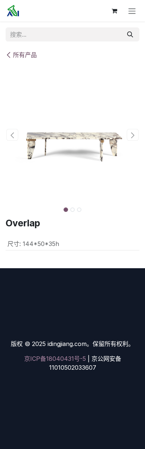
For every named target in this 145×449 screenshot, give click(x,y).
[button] (12, 135)
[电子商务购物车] (114, 10)
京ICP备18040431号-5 (55, 358)
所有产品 (25, 55)
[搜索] (130, 34)
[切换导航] (132, 11)
